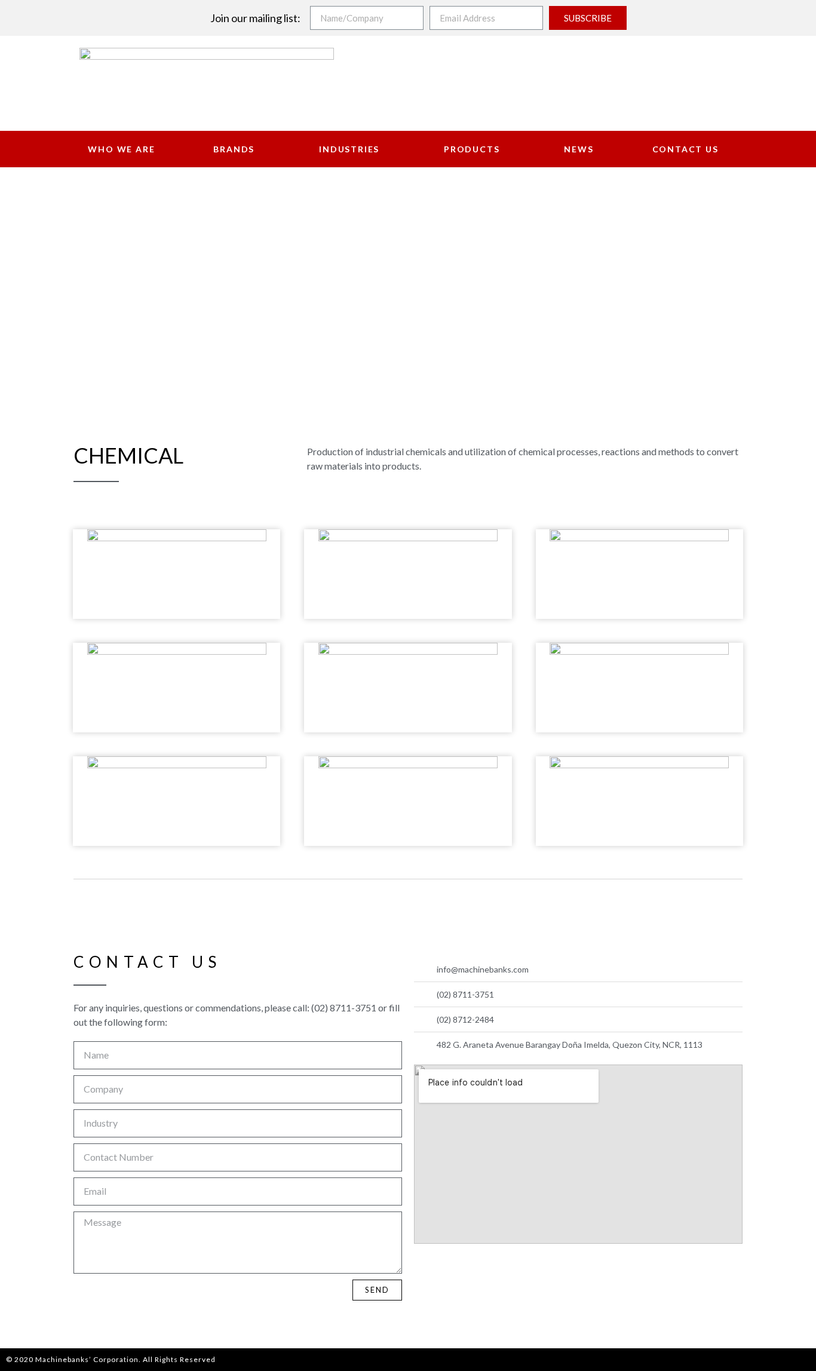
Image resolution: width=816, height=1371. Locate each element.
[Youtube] (454, 1268)
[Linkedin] (482, 1268)
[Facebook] (426, 1268)
